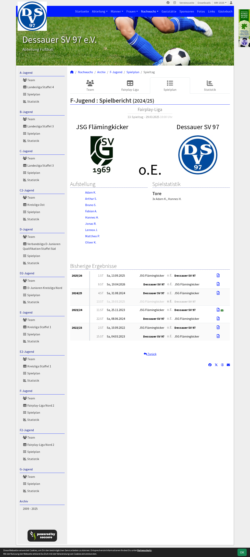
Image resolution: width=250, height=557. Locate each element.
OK (242, 552)
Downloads (204, 2)
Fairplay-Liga (130, 90)
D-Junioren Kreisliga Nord (44, 288)
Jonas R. (90, 224)
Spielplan (33, 94)
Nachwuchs (148, 11)
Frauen (131, 11)
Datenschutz (144, 550)
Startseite (82, 11)
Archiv (24, 501)
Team (31, 80)
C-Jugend (26, 151)
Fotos (201, 11)
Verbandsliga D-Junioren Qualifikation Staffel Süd (41, 246)
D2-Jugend (27, 273)
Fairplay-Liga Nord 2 (40, 405)
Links (211, 11)
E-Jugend (26, 312)
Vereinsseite (186, 2)
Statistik (33, 101)
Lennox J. (91, 230)
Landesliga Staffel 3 (40, 126)
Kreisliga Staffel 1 (39, 327)
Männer (116, 11)
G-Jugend (26, 469)
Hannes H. (92, 217)
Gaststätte (169, 11)
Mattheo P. (92, 236)
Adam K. (90, 192)
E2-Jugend (27, 352)
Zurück (151, 354)
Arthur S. (91, 199)
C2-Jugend (27, 190)
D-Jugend (26, 229)
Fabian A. (91, 211)
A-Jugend (26, 73)
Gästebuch (225, 11)
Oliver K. (90, 242)
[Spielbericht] (218, 275)
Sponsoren (186, 11)
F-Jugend (26, 391)
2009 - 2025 (30, 509)
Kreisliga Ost (36, 205)
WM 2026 (219, 2)
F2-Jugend (27, 430)
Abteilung (98, 11)
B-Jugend (26, 112)
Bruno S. (90, 205)
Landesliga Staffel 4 (40, 87)
